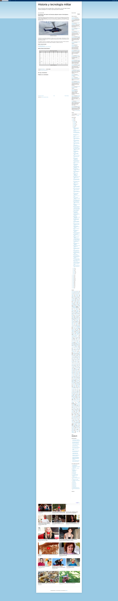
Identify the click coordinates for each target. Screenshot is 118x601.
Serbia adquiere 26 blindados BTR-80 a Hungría (76, 152)
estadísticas (78, 333)
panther (78, 392)
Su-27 (74, 409)
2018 (73, 280)
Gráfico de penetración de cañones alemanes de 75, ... (76, 266)
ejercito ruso (74, 330)
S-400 (75, 403)
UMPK (77, 424)
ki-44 (75, 363)
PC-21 (78, 393)
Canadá (74, 318)
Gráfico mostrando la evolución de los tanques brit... (75, 165)
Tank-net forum (74, 486)
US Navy (74, 425)
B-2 (73, 308)
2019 (73, 279)
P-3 (76, 389)
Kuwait (73, 365)
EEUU (77, 328)
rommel (78, 400)
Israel (72, 355)
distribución (74, 327)
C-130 (76, 316)
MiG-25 (78, 379)
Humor (77, 348)
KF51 (76, 362)
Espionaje (73, 333)
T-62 (73, 413)
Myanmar (75, 386)
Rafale (77, 397)
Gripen (74, 345)
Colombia (73, 323)
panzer (72, 393)
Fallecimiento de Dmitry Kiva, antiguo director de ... (76, 133)
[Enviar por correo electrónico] (46, 69)
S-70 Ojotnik (78, 403)
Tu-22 (78, 420)
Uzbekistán (76, 426)
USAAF (78, 425)
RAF (74, 397)
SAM (73, 404)
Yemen (77, 431)
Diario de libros (74, 472)
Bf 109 (75, 312)
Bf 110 (78, 312)
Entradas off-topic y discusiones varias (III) (76, 145)
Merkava (78, 375)
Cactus (72, 81)
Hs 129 (74, 348)
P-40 (74, 390)
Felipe (72, 50)
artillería (79, 305)
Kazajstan (73, 361)
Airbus (76, 297)
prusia (78, 396)
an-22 (79, 300)
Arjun (79, 304)
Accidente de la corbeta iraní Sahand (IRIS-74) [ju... (76, 222)
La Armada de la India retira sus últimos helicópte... (76, 239)
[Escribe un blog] (47, 69)
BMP (79, 313)
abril (73, 270)
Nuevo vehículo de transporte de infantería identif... (76, 235)
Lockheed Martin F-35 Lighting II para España (75, 453)
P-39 (72, 390)
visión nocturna (77, 428)
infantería (79, 353)
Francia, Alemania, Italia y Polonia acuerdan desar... (76, 172)
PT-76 (72, 397)
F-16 (72, 338)
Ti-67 (77, 417)
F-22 (78, 338)
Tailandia (77, 415)
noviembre (74, 122)
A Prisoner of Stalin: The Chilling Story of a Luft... (76, 250)
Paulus (75, 393)
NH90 (75, 387)
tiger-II (73, 418)
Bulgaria (73, 316)
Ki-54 (77, 363)
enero (74, 273)
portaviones (73, 395)
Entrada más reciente (41, 95)
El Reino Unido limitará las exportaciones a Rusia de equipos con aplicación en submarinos (75, 458)
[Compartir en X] (48, 69)
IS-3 (73, 354)
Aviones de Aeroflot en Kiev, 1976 (76, 134)
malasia (78, 372)
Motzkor (73, 89)
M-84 (77, 370)
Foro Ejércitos (74, 473)
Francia (74, 343)
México (72, 376)
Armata (73, 305)
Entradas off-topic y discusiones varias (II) (76, 255)
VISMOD (73, 429)
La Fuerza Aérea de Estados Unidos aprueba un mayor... (76, 198)
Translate (78, 115)
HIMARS (73, 347)
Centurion (78, 319)
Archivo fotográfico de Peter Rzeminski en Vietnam (75, 451)
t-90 (79, 414)
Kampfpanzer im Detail (75, 479)
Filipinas (77, 341)
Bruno (72, 31)
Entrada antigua (67, 95)
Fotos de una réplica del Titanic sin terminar (76, 210)
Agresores (73, 296)
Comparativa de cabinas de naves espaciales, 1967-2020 (76, 440)
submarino (76, 411)
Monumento (78, 383)
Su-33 (72, 410)
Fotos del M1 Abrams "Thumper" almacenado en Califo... (76, 169)
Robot (75, 400)
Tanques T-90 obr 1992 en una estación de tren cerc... (76, 156)
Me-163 (72, 375)
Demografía (74, 325)
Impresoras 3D (75, 352)
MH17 (77, 376)
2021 (73, 277)
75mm (74, 293)
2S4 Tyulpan (73, 292)
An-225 (74, 301)
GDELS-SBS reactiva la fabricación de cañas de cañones (76, 253)
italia (75, 355)
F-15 (78, 337)
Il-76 (76, 351)
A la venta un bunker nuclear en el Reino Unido (76, 154)
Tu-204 (75, 420)
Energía (77, 331)
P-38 (78, 389)
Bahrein (72, 309)
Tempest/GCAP (74, 417)
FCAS (76, 340)
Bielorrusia (73, 313)
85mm (79, 293)
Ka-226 (77, 359)
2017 (73, 281)
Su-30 (77, 409)
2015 (73, 283)
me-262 (75, 375)
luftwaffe (77, 369)
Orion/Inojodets (73, 389)
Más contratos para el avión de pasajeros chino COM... (76, 177)
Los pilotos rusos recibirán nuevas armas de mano (76, 208)
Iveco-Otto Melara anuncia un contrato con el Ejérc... (76, 242)
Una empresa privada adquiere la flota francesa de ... (75, 194)
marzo (74, 271)
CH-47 (72, 320)
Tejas (76, 416)
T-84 (77, 414)
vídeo (73, 427)
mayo (74, 269)
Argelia (72, 304)
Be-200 (74, 311)
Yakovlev (73, 431)
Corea (77, 323)
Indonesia (75, 353)
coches (77, 322)
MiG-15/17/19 (75, 378)
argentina (76, 304)
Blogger (66, 590)
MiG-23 (74, 379)
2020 (73, 278)
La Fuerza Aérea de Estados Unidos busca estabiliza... (76, 227)
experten (73, 336)
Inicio (54, 95)
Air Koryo (74, 297)
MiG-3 (76, 380)
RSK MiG (77, 401)
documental (78, 327)
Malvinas (74, 373)
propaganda (74, 396)
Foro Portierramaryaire (75, 474)
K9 (74, 359)
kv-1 (76, 365)
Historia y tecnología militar (54, 4)
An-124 (76, 299)
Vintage (72, 428)
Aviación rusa (74, 471)
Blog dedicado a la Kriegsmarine (74, 470)
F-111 (74, 337)
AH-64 (79, 296)
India (79, 352)
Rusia (79, 402)
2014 (73, 284)
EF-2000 (73, 329)
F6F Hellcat (73, 340)
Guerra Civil (77, 345)
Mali (72, 373)
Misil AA (73, 382)
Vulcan (79, 429)
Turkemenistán (77, 421)
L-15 (72, 366)
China (75, 321)
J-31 (78, 355)
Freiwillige (73, 17)
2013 (73, 285)
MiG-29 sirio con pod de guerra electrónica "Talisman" (76, 447)
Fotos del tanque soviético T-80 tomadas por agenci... (76, 182)
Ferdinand (79, 340)
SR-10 (77, 406)
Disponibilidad (78, 326)
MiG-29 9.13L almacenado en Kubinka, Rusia (76, 147)
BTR (77, 315)
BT (75, 315)
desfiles (78, 325)
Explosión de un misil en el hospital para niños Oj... (76, 206)
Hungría (73, 349)
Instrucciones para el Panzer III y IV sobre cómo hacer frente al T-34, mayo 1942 (76, 443)
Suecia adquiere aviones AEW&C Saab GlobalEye (76, 244)
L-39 (74, 366)
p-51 (78, 390)
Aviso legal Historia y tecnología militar (75, 465)
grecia (79, 344)
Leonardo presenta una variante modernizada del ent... (76, 141)
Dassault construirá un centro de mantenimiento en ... (76, 192)
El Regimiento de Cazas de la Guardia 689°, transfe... (76, 246)
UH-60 (74, 424)
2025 (73, 119)
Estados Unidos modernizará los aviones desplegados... (76, 217)
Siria (75, 405)
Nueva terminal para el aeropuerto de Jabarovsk (76, 231)
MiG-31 (79, 380)
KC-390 (77, 361)
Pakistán (74, 392)
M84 (75, 372)
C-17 (79, 316)
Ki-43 (74, 363)
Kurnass (73, 95)
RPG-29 (73, 401)
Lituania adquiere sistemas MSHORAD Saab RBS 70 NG (76, 149)
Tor (78, 418)
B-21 (75, 308)
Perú (78, 394)
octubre (74, 123)
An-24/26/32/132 (78, 301)
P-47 (76, 390)
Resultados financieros (76, 399)
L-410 (77, 366)
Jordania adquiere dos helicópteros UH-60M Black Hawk (76, 167)
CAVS (75, 319)
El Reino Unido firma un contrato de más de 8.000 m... (76, 129)
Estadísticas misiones (76, 334)
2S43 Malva (76, 292)
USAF (72, 426)
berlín (72, 312)
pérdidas (75, 394)
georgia (76, 344)
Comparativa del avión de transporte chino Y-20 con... (76, 249)
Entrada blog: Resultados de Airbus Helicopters (44, 46)
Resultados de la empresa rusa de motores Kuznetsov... (76, 215)
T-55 (79, 412)
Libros (72, 368)
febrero (74, 272)
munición (74, 385)
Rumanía (73, 402)
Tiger (79, 417)
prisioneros (78, 395)
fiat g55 (74, 341)
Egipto (77, 329)
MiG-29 (73, 380)
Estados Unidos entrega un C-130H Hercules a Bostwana (76, 257)
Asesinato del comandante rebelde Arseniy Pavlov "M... (76, 187)
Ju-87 (76, 358)
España (77, 332)
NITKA (78, 387)
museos (79, 385)
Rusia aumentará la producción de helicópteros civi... (75, 159)
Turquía (77, 422)
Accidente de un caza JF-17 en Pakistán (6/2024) (76, 259)
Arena (78, 303)
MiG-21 (79, 378)
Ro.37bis (73, 400)
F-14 (76, 337)
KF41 (74, 362)
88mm (73, 294)
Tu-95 (72, 421)
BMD (76, 313)
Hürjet (76, 349)
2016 (73, 282)
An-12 (72, 299)
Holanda (79, 347)
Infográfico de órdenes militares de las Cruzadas (76, 185)
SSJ (79, 406)
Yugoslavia (73, 432)
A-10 (75, 294)
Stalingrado (74, 407)
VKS (75, 429)
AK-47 (75, 298)
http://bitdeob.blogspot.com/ (75, 487)
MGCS (75, 376)
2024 (73, 120)
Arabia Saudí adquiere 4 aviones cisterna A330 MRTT (76, 202)
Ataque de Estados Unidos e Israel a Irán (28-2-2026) (76, 461)
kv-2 (78, 365)
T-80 (74, 414)
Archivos (76, 303)
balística (77, 309)
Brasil (72, 315)
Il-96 (79, 351)
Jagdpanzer (76, 356)
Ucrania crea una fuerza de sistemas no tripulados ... (76, 262)
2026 (73, 118)
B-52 (78, 308)
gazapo (73, 344)
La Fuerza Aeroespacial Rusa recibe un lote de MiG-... (76, 143)
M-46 (74, 370)
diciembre (74, 121)
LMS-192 (77, 368)
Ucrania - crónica (77, 423)
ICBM (79, 349)
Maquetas (78, 373)
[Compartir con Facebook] (49, 69)
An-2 (76, 300)
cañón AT (78, 318)
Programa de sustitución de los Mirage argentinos (75, 455)
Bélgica (77, 311)
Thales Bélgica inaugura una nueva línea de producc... (76, 220)
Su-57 (72, 411)
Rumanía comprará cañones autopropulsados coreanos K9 (75, 174)
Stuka (77, 407)
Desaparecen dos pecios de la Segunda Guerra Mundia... (76, 224)
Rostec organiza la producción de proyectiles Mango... (76, 212)
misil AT (76, 382)
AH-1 (76, 296)
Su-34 (75, 410)
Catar (72, 319)
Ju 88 (73, 358)
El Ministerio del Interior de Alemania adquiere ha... (76, 233)
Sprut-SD (74, 406)
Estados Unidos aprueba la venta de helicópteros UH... (76, 189)
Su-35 (78, 410)
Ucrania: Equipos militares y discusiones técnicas (75, 445)
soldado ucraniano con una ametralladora (75, 24)
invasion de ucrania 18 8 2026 (75, 78)
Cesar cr (73, 77)
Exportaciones (76, 336)
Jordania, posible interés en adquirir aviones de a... (76, 180)
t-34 (74, 412)
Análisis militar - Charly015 (75, 468)
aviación (73, 306)
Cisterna (73, 322)
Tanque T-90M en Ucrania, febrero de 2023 (76, 260)
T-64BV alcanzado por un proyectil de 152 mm (76, 161)
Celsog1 (73, 28)
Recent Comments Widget (77, 110)
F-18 (75, 338)
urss (79, 424)
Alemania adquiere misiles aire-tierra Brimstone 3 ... (76, 200)
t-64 (76, 413)
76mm (77, 293)
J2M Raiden (73, 356)
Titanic (76, 418)
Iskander (78, 354)
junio (74, 268)
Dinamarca (73, 326)
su (79, 407)
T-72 (79, 413)
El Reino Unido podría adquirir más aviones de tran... (76, 139)
